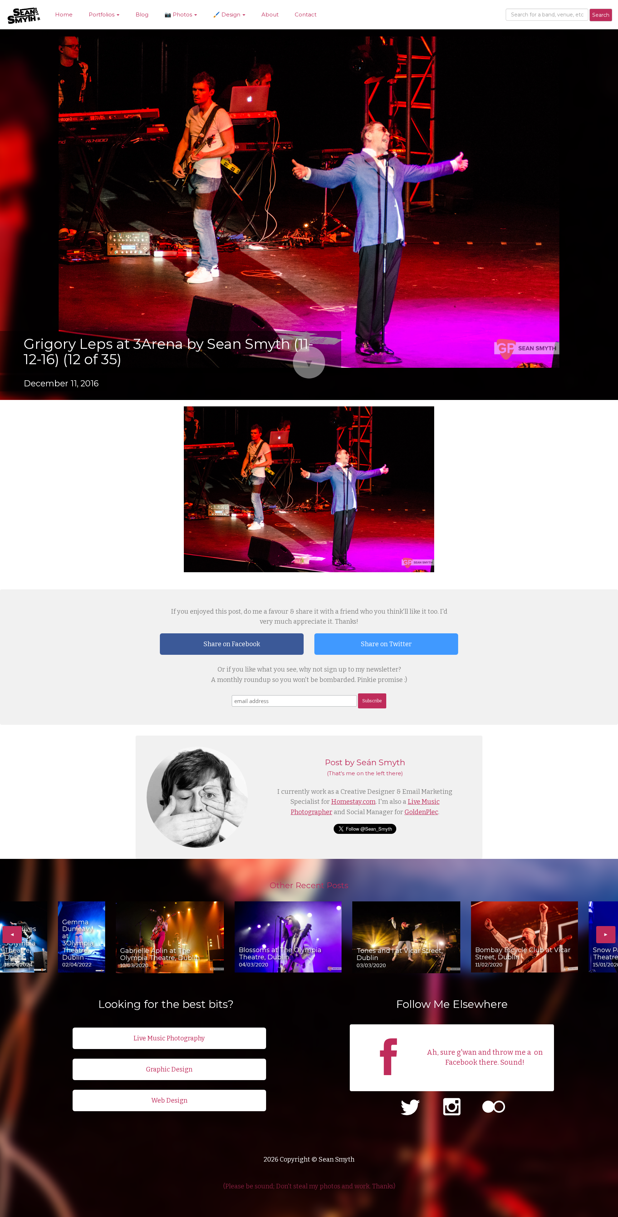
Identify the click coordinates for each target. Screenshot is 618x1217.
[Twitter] (410, 1107)
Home (64, 14)
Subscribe (372, 700)
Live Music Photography (169, 1038)
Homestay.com (353, 802)
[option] (23, 937)
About (270, 14)
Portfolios (102, 14)
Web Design (169, 1100)
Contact (306, 14)
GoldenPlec (421, 812)
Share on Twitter (386, 644)
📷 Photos (179, 14)
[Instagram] (452, 1107)
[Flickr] (494, 1107)
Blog (142, 14)
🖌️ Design (227, 14)
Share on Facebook (231, 644)
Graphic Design (169, 1069)
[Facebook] (388, 1081)
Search (600, 15)
